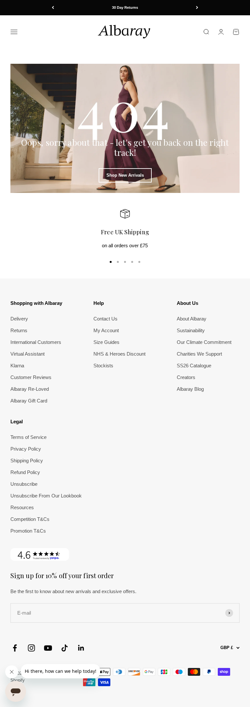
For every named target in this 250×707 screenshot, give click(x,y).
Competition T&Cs (29, 519)
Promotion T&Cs (28, 531)
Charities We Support (199, 354)
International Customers (35, 342)
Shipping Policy (26, 460)
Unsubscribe (23, 484)
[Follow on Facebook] (14, 648)
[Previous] (53, 8)
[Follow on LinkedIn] (81, 648)
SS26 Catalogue (194, 365)
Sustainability (191, 330)
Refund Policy (25, 472)
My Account (106, 330)
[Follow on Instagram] (31, 648)
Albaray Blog (190, 389)
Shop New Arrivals (125, 175)
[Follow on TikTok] (64, 648)
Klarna (17, 365)
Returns (18, 330)
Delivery (19, 318)
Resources (22, 507)
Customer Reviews (30, 377)
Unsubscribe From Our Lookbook (46, 495)
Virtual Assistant (27, 354)
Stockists (103, 365)
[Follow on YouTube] (48, 648)
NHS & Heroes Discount (119, 354)
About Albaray (191, 318)
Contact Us (105, 318)
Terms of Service (28, 437)
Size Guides (106, 342)
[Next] (197, 8)
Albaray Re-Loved (29, 389)
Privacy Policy (25, 449)
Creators (186, 377)
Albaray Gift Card (28, 400)
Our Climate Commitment (204, 342)
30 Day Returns (125, 7)
